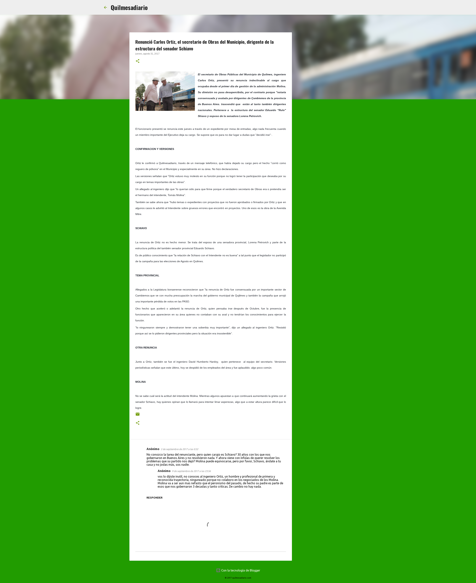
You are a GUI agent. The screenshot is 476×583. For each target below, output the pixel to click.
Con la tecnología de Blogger (240, 570)
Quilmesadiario (129, 7)
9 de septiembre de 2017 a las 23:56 (191, 471)
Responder (155, 497)
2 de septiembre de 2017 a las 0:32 (179, 449)
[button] (137, 61)
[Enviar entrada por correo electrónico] (137, 415)
